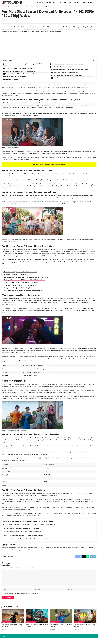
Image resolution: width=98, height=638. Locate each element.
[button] (95, 2)
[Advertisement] (49, 45)
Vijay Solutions (12, 2)
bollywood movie (6, 622)
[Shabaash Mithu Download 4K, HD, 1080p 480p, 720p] (61, 616)
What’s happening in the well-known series (15, 76)
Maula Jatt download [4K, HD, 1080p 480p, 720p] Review (20, 288)
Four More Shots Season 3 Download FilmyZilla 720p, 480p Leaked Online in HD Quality (23, 64)
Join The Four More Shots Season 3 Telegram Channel (49, 164)
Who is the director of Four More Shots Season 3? (66, 72)
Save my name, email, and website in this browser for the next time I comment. (21, 593)
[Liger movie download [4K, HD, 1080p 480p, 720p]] (13, 616)
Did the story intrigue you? (11, 79)
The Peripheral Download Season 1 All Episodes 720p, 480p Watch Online (26, 277)
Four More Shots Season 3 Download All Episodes (64, 66)
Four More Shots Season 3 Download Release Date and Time (20, 71)
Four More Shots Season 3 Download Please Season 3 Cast (19, 74)
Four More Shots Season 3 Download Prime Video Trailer (19, 68)
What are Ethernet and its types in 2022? (16, 274)
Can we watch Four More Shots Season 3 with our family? (68, 75)
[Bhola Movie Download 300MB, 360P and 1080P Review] (37, 616)
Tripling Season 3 (41, 180)
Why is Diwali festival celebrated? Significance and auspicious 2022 (23, 290)
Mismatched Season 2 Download (26, 180)
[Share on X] (84, 556)
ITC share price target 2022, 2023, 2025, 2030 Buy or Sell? (21, 285)
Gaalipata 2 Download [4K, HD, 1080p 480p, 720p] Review (21, 282)
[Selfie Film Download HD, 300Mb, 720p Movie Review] (85, 616)
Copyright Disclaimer (59, 78)
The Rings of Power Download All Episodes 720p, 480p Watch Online (24, 280)
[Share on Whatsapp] (87, 556)
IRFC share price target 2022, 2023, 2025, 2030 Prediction (20, 272)
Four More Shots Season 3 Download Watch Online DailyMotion (67, 64)
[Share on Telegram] (91, 556)
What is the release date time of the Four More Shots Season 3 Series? (70, 69)
